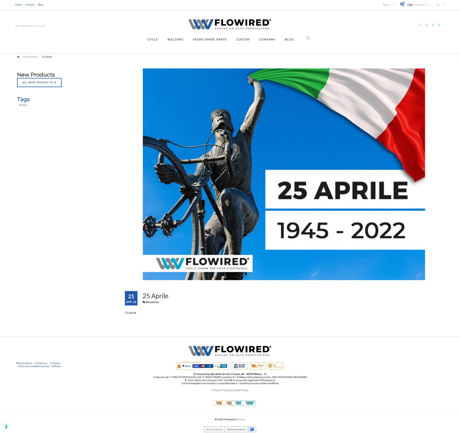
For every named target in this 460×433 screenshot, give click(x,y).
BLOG (289, 39)
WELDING (175, 39)
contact (30, 4)
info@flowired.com (30, 25)
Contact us (41, 363)
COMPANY (267, 39)
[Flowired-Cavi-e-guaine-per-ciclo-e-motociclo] (238, 403)
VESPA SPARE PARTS (210, 39)
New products (36, 74)
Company (55, 363)
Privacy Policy (220, 390)
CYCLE (153, 39)
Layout (241, 419)
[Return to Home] (18, 56)
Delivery (56, 366)
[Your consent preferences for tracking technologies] (6, 426)
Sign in (387, 4)
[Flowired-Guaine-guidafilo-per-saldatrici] (219, 403)
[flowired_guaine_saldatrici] (229, 403)
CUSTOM (243, 39)
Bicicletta (152, 302)
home (18, 4)
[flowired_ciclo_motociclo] (248, 403)
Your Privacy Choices (236, 429)
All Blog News (30, 56)
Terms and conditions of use (33, 366)
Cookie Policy (240, 390)
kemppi (23, 104)
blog (40, 4)
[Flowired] (230, 24)
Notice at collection (214, 429)
